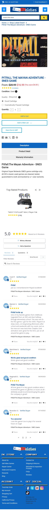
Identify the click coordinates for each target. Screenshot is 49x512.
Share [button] (16, 296)
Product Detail (24, 151)
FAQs (28, 472)
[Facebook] (3, 137)
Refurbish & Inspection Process (34, 467)
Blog (3, 476)
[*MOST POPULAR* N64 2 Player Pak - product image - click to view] (24, 201)
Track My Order (7, 487)
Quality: (9, 97)
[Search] (44, 18)
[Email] (6, 137)
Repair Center (7, 467)
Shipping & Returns (32, 463)
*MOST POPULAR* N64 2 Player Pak (22, 212)
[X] (10, 137)
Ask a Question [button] (25, 246)
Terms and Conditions (9, 503)
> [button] (30, 437)
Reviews (29, 475)
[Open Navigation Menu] (4, 9)
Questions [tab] (21, 253)
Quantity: (5, 109)
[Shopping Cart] (45, 9)
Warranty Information (24, 157)
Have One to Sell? (12, 130)
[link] (24, 88)
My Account (6, 490)
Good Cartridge (11, 101)
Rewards (5, 473)
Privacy (4, 497)
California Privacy (8, 500)
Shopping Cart (7, 494)
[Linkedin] (13, 137)
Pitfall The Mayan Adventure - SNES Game (25, 291)
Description (24, 145)
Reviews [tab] (7, 253)
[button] (36, 190)
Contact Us (30, 460)
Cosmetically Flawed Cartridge (17, 105)
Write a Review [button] (25, 241)
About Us (5, 460)
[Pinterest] (17, 137)
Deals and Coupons (9, 470)
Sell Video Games (8, 463)
